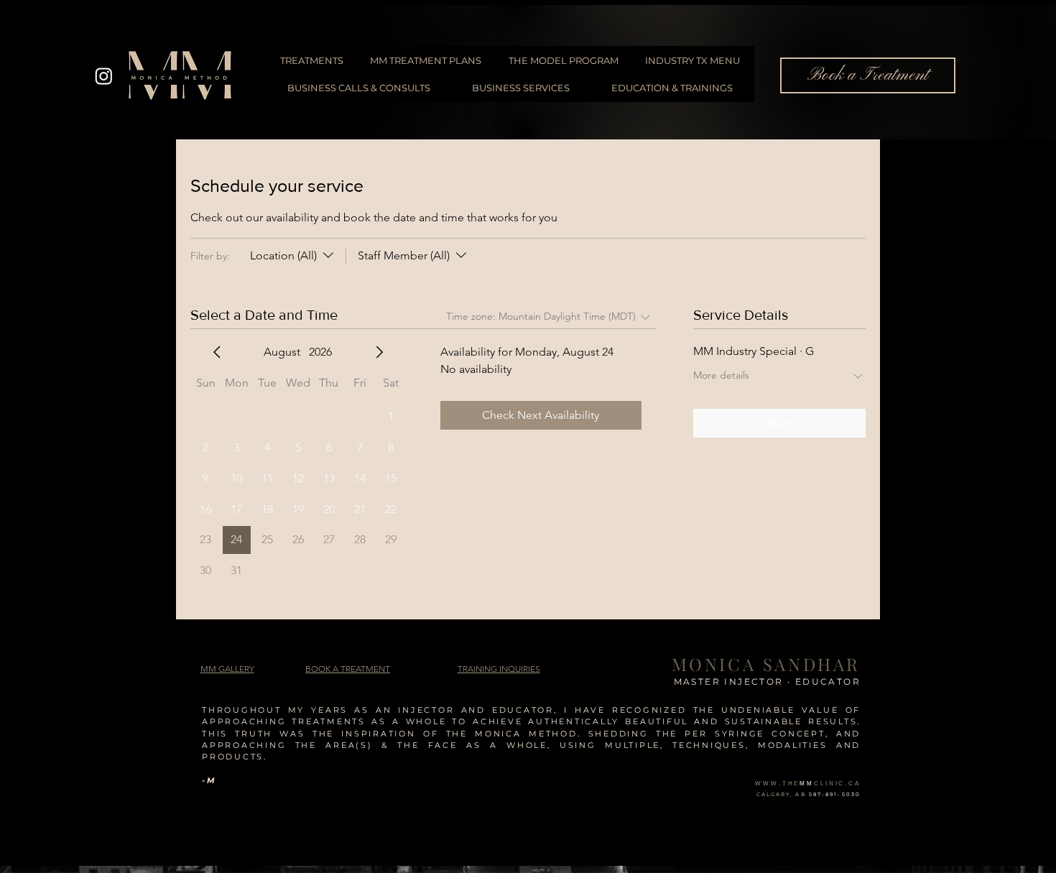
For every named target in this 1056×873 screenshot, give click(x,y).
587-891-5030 (835, 794)
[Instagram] (104, 76)
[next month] (379, 352)
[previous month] (217, 352)
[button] (499, 668)
